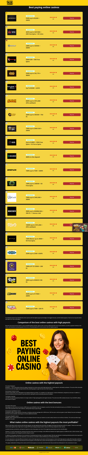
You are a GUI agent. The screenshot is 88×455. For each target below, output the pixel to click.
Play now (72, 18)
